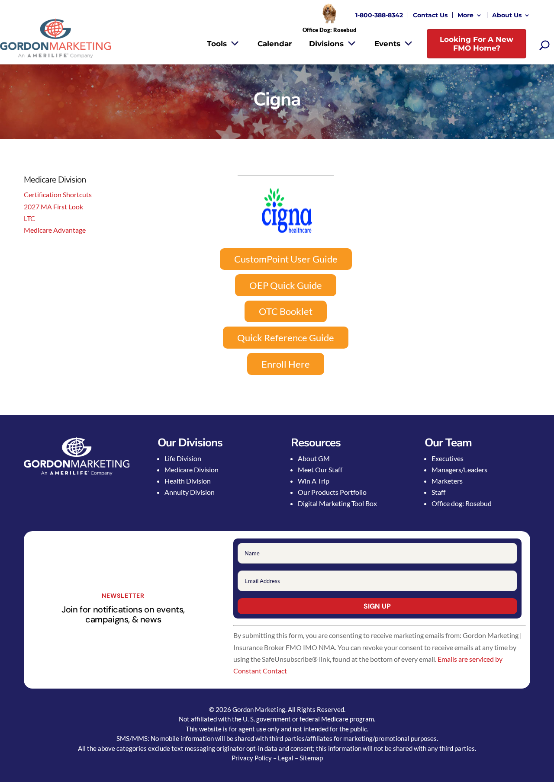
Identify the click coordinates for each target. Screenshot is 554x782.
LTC (29, 218)
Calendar (275, 43)
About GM (314, 458)
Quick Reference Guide (285, 337)
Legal (285, 758)
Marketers (447, 481)
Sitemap (311, 758)
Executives (448, 458)
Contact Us (430, 15)
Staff (438, 492)
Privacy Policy (252, 758)
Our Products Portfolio (332, 492)
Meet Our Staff (320, 469)
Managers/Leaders (459, 469)
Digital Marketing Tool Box (337, 503)
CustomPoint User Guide (286, 259)
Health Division (187, 481)
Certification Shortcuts (58, 194)
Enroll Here (285, 364)
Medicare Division (191, 469)
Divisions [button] (326, 43)
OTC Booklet (285, 311)
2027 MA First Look (53, 206)
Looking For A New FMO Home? (476, 43)
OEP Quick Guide (285, 285)
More (465, 15)
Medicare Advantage (55, 230)
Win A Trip (313, 481)
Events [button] (387, 43)
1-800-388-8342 (379, 15)
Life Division (182, 458)
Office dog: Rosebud (462, 503)
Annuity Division (189, 492)
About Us (507, 15)
